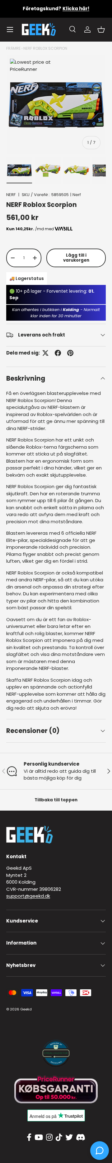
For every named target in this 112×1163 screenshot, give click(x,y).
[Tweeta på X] (45, 353)
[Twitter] (69, 1137)
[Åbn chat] (99, 1150)
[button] (101, 29)
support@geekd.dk (28, 896)
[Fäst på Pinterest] (70, 353)
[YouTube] (39, 1137)
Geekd (26, 1009)
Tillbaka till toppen (56, 800)
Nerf (76, 195)
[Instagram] (49, 1137)
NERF (11, 195)
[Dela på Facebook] (58, 353)
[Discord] (80, 1137)
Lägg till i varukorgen (76, 257)
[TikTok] (59, 1137)
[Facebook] (29, 1137)
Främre (13, 48)
